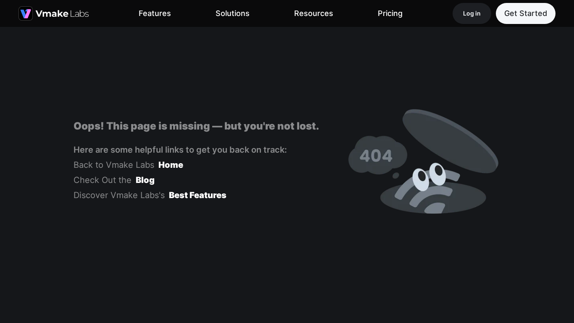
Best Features (197, 195)
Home (170, 165)
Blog (145, 180)
